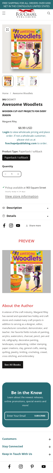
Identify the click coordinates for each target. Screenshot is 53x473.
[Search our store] (49, 13)
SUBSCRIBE (39, 416)
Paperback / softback (16, 158)
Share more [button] (35, 225)
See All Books (13, 364)
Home (5, 93)
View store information (21, 196)
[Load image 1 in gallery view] (8, 81)
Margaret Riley (9, 121)
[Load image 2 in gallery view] (20, 81)
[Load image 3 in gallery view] (33, 81)
